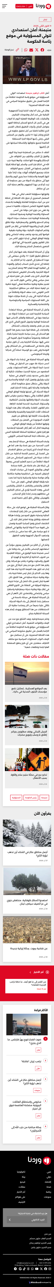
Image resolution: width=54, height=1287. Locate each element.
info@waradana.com (25, 1263)
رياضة (48, 1192)
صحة (49, 1187)
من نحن (47, 1234)
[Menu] (4, 7)
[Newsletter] (10, 1220)
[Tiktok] (24, 1268)
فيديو (22, 1182)
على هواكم (20, 1197)
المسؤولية (16, 798)
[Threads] (28, 1268)
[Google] (20, 1268)
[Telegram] (15, 1268)
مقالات (22, 1187)
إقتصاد (48, 1182)
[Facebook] (42, 50)
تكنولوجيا (21, 1171)
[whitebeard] (34, 1282)
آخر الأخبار (21, 1192)
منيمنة (44, 798)
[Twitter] (37, 50)
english (20, 6)
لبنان (45, 19)
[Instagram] (50, 1268)
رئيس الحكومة (31, 798)
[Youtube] (36, 1268)
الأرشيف (21, 1202)
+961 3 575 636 (45, 1263)
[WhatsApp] (32, 1268)
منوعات (47, 1197)
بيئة (23, 1177)
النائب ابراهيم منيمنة (35, 93)
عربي (30, 6)
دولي (49, 1177)
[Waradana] (39, 1164)
